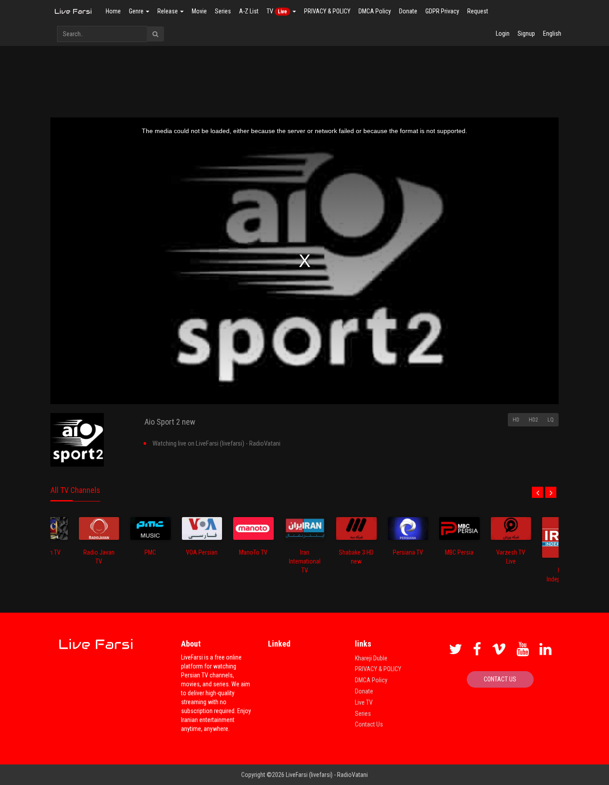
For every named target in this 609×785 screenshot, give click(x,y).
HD (516, 420)
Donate (408, 11)
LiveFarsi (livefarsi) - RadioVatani (327, 774)
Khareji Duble (371, 658)
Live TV (364, 702)
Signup (526, 33)
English (552, 33)
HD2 (533, 420)
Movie (199, 11)
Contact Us (369, 724)
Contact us (500, 679)
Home (113, 11)
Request (477, 11)
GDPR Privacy (442, 11)
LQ (550, 420)
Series (223, 11)
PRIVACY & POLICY (327, 11)
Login (503, 33)
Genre (137, 11)
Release (168, 11)
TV (277, 11)
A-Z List (249, 11)
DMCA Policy (374, 11)
